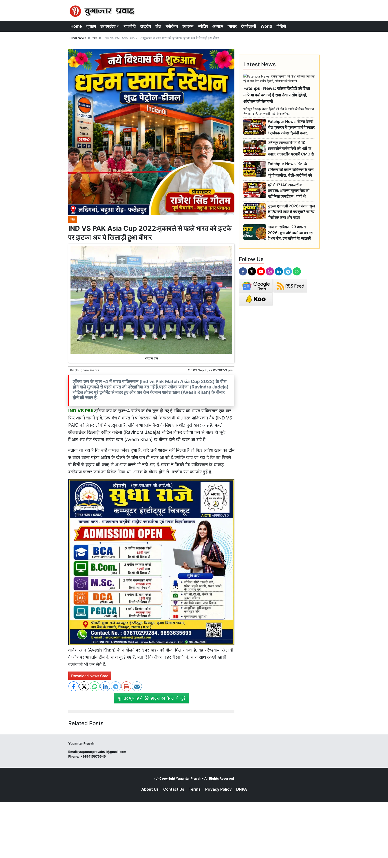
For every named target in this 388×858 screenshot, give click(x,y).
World (266, 26)
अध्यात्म (217, 26)
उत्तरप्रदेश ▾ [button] (109, 26)
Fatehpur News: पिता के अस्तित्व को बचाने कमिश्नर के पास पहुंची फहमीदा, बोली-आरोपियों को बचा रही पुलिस (290, 170)
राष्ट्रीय (145, 26)
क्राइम (91, 26)
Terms (195, 789)
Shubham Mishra (87, 370)
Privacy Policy (218, 789)
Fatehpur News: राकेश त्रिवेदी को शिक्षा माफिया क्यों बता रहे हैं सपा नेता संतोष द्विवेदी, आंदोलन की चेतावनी (276, 95)
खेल (158, 26)
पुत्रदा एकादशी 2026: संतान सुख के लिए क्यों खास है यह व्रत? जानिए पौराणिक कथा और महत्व (291, 212)
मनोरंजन (172, 26)
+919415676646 (93, 756)
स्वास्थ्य (187, 26)
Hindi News (77, 38)
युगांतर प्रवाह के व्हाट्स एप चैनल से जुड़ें (151, 698)
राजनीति (130, 26)
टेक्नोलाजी (248, 26)
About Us (150, 789)
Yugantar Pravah (188, 778)
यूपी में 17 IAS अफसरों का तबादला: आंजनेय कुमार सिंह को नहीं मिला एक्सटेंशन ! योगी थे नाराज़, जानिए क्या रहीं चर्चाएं (288, 191)
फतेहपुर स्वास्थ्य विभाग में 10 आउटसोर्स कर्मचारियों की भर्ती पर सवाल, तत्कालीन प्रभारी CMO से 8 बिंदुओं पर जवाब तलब (291, 148)
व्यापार (232, 26)
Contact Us (173, 789)
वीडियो (281, 26)
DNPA (241, 789)
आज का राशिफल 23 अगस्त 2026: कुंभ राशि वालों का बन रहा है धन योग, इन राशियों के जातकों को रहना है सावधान (290, 233)
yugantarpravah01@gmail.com (102, 752)
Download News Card (89, 676)
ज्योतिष (203, 26)
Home (76, 26)
